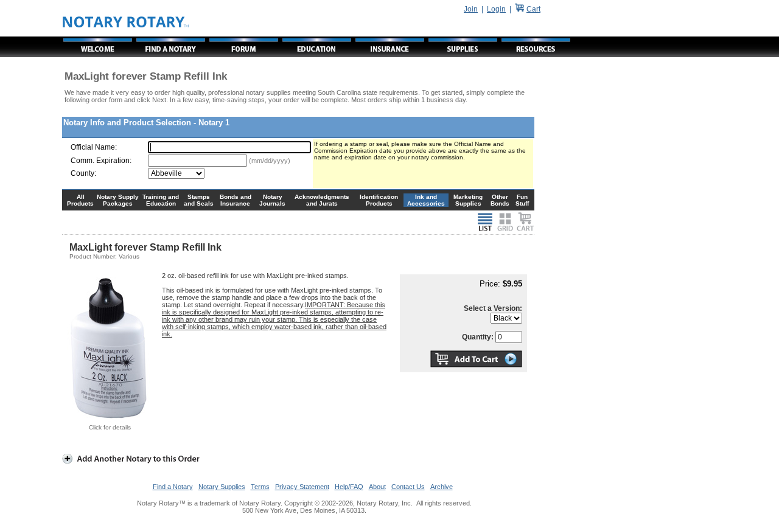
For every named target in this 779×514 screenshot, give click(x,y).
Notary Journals (272, 200)
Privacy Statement (302, 486)
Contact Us (408, 486)
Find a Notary (173, 486)
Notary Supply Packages (118, 200)
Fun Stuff (522, 200)
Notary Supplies (221, 486)
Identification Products (379, 200)
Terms (260, 486)
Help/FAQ (349, 486)
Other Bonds (500, 200)
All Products (80, 200)
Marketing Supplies (468, 200)
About (377, 486)
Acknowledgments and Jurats (322, 200)
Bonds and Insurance (235, 200)
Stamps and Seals (199, 200)
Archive (441, 486)
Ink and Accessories (426, 200)
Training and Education (160, 200)
